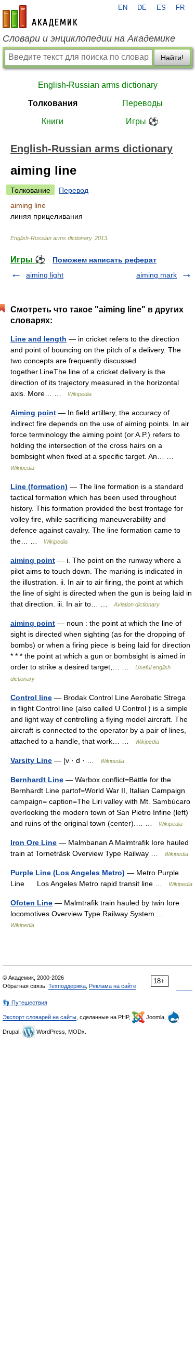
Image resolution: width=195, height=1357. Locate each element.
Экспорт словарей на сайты (39, 1017)
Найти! (172, 58)
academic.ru (40, 16)
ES (161, 7)
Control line (31, 697)
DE (142, 7)
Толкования (52, 103)
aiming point (32, 560)
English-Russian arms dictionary (98, 85)
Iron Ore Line (33, 842)
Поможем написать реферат (105, 260)
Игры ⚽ (142, 121)
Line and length (38, 339)
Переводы (142, 103)
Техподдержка (67, 986)
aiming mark (156, 275)
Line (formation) (39, 486)
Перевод (73, 190)
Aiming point (33, 413)
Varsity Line (31, 760)
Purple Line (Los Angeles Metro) (67, 872)
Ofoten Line (31, 903)
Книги (52, 121)
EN (122, 7)
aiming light (44, 275)
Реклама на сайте (112, 986)
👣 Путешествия (25, 1002)
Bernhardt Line (36, 779)
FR (180, 7)
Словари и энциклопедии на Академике (89, 38)
